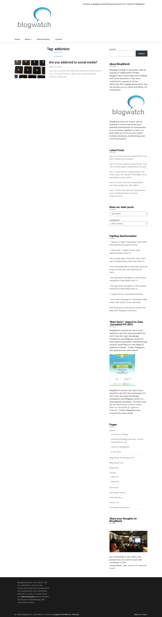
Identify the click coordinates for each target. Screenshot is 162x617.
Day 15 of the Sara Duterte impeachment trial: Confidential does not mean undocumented (127, 193)
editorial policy (130, 133)
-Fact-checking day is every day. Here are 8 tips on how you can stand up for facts (128, 269)
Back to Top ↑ (140, 614)
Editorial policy (115, 497)
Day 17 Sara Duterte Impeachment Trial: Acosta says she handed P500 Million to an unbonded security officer (128, 174)
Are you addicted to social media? (73, 62)
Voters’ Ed (114, 502)
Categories (114, 220)
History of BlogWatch (120, 447)
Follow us (115, 476)
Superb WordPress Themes (66, 614)
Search (112, 49)
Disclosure (114, 487)
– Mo (111, 242)
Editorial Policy (43, 39)
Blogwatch (114, 467)
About (27, 39)
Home (17, 39)
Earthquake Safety (117, 492)
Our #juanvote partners (119, 507)
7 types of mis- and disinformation (126, 294)
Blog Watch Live (116, 462)
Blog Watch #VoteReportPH (121, 457)
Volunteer (115, 481)
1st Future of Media (119, 434)
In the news (116, 451)
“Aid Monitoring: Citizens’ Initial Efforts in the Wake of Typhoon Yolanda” (125, 407)
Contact (58, 39)
